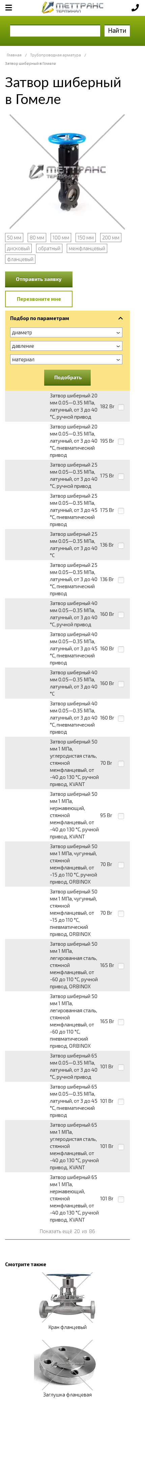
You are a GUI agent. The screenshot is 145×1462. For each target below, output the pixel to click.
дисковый (18, 248)
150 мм (86, 237)
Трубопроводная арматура (55, 55)
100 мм (61, 237)
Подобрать (68, 377)
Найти (117, 30)
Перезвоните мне (39, 299)
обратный (49, 248)
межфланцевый (87, 248)
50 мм (14, 237)
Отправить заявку (39, 279)
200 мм (110, 237)
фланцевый (20, 259)
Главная (14, 55)
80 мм (37, 237)
